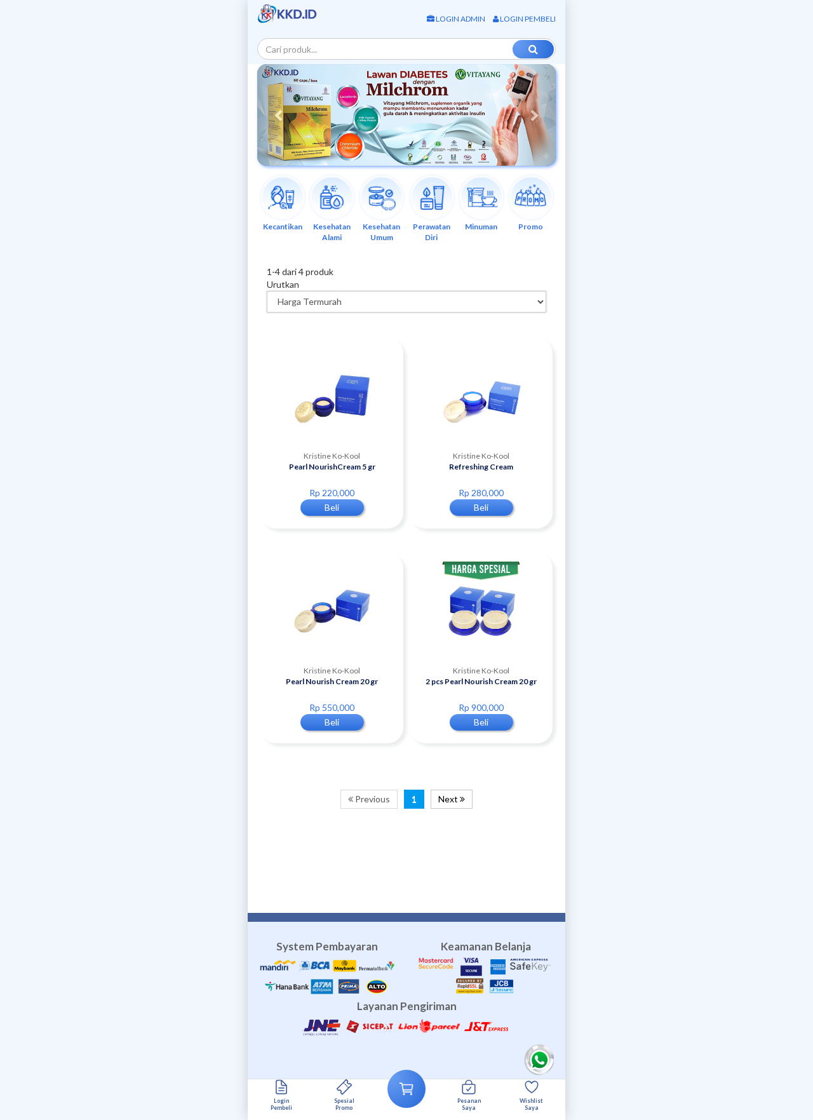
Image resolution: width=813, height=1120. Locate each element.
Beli (332, 507)
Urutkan (283, 284)
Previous (371, 798)
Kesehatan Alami (332, 232)
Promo (530, 226)
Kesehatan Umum (381, 232)
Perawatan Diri (431, 232)
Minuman (481, 226)
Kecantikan (282, 226)
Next (449, 798)
